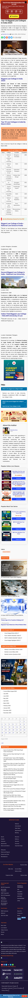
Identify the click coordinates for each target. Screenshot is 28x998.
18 (5, 730)
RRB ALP (3, 913)
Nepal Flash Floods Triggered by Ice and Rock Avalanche (13, 785)
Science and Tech (5, 854)
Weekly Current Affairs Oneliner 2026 (13, 649)
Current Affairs (18, 868)
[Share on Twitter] (12, 37)
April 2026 (5, 700)
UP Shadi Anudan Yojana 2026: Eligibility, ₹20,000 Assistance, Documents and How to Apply (14, 759)
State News (17, 828)
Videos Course (4, 930)
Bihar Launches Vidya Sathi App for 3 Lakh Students (14, 754)
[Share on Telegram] (4, 37)
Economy (17, 843)
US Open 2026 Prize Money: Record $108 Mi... (12, 615)
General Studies (6, 551)
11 (5, 727)
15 (20, 727)
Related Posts (5, 557)
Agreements (4, 843)
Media (18, 915)
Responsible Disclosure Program (9, 986)
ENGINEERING (20, 898)
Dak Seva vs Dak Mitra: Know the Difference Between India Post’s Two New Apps (14, 805)
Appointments (18, 830)
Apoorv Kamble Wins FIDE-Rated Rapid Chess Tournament (13, 750)
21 (17, 730)
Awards (2, 839)
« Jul (2, 743)
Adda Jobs (10, 868)
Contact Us (19, 913)
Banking (17, 832)
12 (9, 727)
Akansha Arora (6, 34)
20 (13, 730)
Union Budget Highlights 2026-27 (12, 640)
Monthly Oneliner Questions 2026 (12, 654)
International (18, 826)
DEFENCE (19, 896)
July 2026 (5, 693)
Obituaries (3, 849)
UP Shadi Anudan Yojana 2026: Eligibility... (11, 577)
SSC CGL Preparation (3, 898)
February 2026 (7, 705)
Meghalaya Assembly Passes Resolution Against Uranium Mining (13, 773)
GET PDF (24, 996)
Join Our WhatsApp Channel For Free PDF (13, 219)
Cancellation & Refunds (7, 988)
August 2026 (10, 691)
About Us (19, 911)
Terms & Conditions (18, 988)
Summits (17, 841)
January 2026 (6, 708)
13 (13, 727)
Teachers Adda (23, 864)
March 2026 (6, 703)
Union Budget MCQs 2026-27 (11, 633)
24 (2, 732)
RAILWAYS (19, 891)
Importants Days (18, 845)
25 (6, 732)
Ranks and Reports (5, 852)
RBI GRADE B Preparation (4, 904)
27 (13, 732)
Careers (21, 918)
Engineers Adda (9, 875)
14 (17, 727)
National (17, 823)
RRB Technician (4, 911)
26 (9, 732)
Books (2, 934)
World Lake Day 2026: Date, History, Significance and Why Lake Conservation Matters (13, 797)
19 (9, 730)
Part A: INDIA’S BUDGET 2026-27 (12, 635)
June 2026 (6, 696)
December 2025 (7, 710)
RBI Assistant (4, 901)
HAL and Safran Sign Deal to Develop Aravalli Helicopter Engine (12, 777)
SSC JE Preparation (5, 895)
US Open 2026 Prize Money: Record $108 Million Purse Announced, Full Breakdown (13, 769)
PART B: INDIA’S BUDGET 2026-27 (13, 638)
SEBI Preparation (5, 893)
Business (17, 836)
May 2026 (5, 698)
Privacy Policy (5, 990)
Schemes (3, 841)
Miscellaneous (4, 856)
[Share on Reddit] (7, 37)
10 (2, 727)
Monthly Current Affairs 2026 (11, 652)
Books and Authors (5, 845)
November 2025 (7, 712)
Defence (17, 839)
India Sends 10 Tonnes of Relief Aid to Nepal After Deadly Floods (14, 792)
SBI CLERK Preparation (3, 890)
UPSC (18, 900)
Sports (2, 836)
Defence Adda (18, 871)
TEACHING (19, 893)
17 (2, 730)
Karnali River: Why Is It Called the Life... (10, 596)
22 (20, 730)
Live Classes (4, 927)
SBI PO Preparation (5, 887)
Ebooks (2, 932)
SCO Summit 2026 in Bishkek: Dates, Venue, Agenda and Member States (14, 801)
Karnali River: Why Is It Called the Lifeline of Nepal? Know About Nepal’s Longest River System (14, 765)
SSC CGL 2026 (4, 915)
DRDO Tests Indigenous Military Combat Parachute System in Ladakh (13, 781)
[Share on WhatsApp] (2, 37)
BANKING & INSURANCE (20, 886)
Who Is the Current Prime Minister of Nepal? (14, 788)
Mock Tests (3, 925)
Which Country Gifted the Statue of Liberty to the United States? (13, 809)
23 (24, 730)
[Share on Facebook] (9, 37)
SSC (18, 889)
